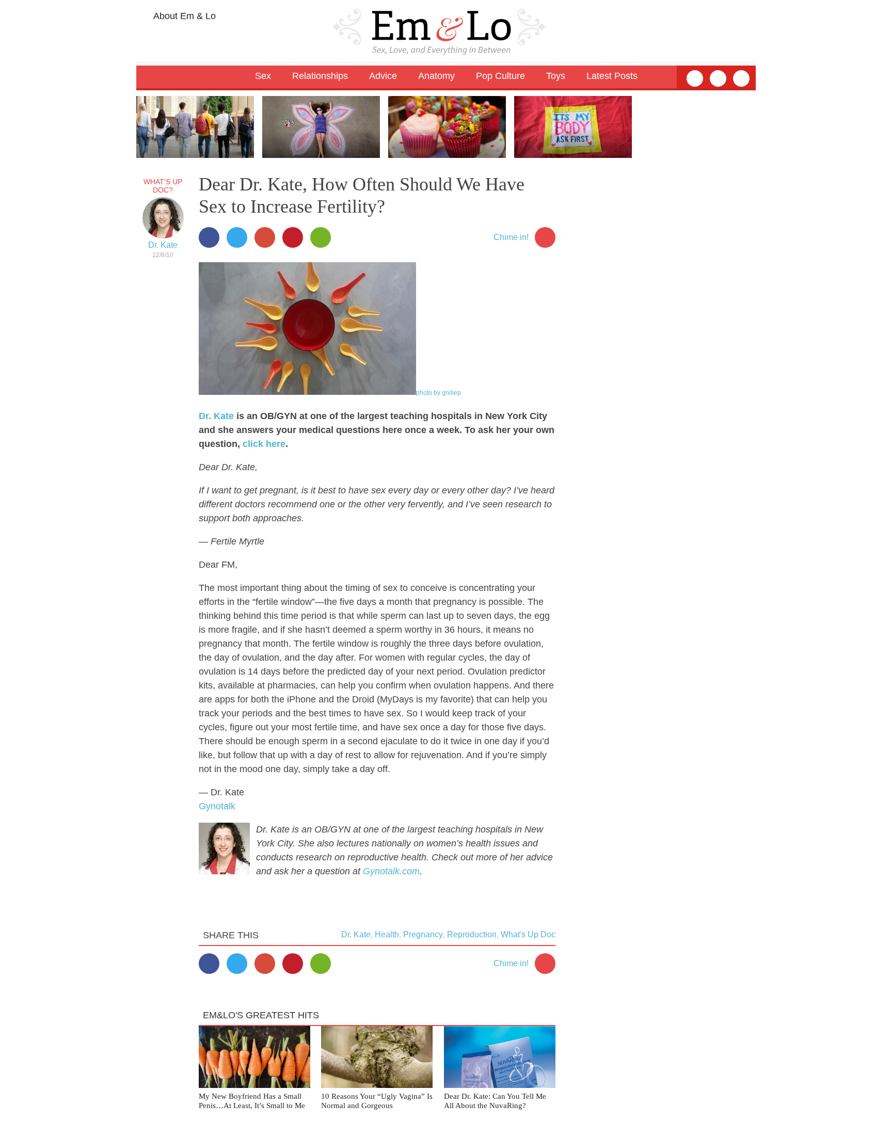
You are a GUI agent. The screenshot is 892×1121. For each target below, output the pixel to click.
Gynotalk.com (391, 871)
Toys (555, 76)
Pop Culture (500, 76)
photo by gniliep (438, 392)
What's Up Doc (528, 934)
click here (264, 444)
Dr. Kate (163, 245)
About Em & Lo (183, 16)
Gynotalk (217, 806)
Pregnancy (423, 934)
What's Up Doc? (163, 186)
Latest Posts (612, 76)
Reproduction (472, 934)
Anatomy (436, 76)
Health (387, 934)
